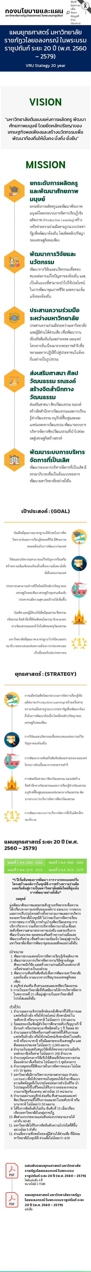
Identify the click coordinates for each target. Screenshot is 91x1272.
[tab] (24, 862)
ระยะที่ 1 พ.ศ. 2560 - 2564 (24, 862)
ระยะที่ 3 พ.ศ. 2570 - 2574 (24, 870)
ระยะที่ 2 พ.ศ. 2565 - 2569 (65, 862)
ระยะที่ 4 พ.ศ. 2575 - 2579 (65, 870)
